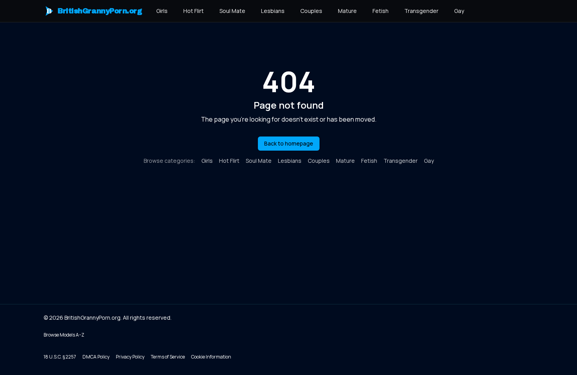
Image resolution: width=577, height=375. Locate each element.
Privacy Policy (130, 356)
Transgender (421, 11)
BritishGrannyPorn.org (94, 11)
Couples (311, 11)
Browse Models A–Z (64, 334)
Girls (162, 11)
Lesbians (273, 11)
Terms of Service (168, 356)
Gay (459, 11)
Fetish (380, 11)
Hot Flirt (193, 11)
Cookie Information (211, 356)
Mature (347, 11)
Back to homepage (288, 143)
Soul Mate (232, 11)
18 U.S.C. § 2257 (60, 356)
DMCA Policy (96, 356)
